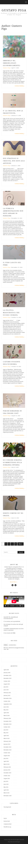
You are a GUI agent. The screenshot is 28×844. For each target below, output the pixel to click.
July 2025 (6, 686)
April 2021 (6, 790)
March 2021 (6, 792)
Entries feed (7, 821)
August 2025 (7, 684)
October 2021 (7, 775)
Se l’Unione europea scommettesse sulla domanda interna (12, 462)
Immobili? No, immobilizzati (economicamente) (11, 63)
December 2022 (7, 747)
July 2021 (6, 781)
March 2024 (6, 715)
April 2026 (6, 669)
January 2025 (7, 695)
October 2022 (7, 752)
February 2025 (7, 692)
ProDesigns (17, 841)
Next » (20, 544)
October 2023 (7, 727)
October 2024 (7, 701)
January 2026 (7, 672)
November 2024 (7, 698)
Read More (14, 581)
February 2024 (7, 718)
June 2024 (6, 707)
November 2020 (7, 795)
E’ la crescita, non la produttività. (12, 621)
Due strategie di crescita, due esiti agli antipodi (14, 161)
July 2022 (6, 758)
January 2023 (7, 744)
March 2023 (6, 738)
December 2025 (7, 675)
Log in (5, 818)
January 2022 (7, 769)
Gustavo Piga (14, 10)
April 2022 (6, 761)
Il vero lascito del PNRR (9, 633)
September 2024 (8, 704)
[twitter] (12, 585)
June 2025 (6, 689)
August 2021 (7, 778)
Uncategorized (7, 807)
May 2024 (6, 709)
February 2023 (7, 741)
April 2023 (6, 735)
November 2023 (7, 724)
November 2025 (7, 678)
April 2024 (6, 712)
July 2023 (6, 729)
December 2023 (7, 721)
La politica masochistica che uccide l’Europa (11, 312)
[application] (14, 601)
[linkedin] (15, 585)
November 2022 (7, 749)
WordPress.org (7, 826)
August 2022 (7, 755)
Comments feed (7, 824)
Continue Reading (20, 85)
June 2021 (6, 784)
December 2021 (7, 772)
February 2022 (7, 767)
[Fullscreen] (22, 606)
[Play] (5, 606)
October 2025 (7, 681)
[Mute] (20, 606)
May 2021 (6, 787)
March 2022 (6, 764)
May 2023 (6, 732)
